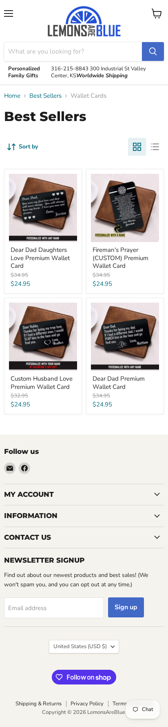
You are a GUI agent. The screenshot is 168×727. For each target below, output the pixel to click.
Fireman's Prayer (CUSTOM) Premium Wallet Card (120, 258)
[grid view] (137, 147)
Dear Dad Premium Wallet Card (119, 383)
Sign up (126, 607)
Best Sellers (45, 95)
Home (12, 95)
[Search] (153, 51)
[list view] (155, 147)
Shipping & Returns (38, 703)
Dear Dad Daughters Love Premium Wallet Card (40, 258)
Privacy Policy (87, 703)
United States (80, 646)
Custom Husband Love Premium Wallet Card (42, 383)
